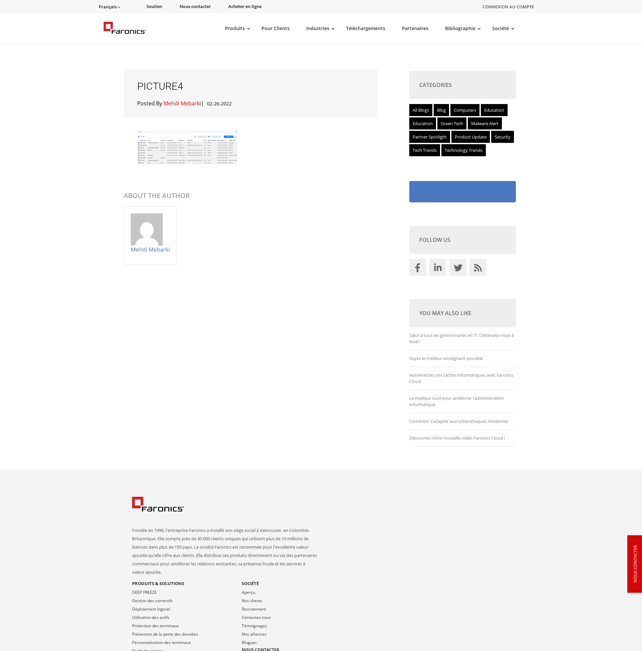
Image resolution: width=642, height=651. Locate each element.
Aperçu (248, 592)
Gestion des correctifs (152, 600)
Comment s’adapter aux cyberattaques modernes (458, 421)
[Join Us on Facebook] (418, 269)
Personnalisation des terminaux (161, 642)
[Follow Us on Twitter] (458, 269)
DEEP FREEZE (144, 592)
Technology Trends (464, 150)
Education (494, 110)
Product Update (471, 137)
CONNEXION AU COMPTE (508, 7)
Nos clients (252, 600)
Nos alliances (254, 634)
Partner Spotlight (430, 137)
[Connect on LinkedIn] (438, 269)
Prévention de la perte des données (165, 634)
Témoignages (254, 626)
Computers (465, 110)
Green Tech (452, 123)
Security (503, 137)
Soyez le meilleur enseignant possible (446, 358)
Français (108, 7)
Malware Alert (485, 123)
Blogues (249, 642)
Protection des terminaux (155, 626)
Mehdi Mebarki (182, 103)
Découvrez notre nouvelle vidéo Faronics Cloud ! (457, 438)
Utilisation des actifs (151, 617)
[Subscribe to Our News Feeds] (478, 269)
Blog (441, 110)
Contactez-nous (256, 617)
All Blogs (421, 110)
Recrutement (254, 609)
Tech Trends (425, 150)
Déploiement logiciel (151, 609)
